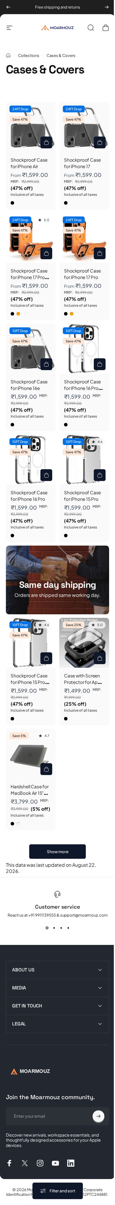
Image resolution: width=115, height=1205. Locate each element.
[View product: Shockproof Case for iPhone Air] (46, 142)
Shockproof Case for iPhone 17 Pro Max (29, 277)
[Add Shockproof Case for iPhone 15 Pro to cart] (100, 475)
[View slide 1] (46, 928)
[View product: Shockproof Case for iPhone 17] (100, 142)
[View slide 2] (54, 928)
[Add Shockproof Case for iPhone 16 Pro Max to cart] (100, 364)
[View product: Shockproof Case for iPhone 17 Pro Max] (46, 253)
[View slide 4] (68, 928)
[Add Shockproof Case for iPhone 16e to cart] (46, 364)
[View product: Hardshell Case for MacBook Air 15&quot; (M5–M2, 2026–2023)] (46, 769)
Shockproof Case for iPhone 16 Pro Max (82, 388)
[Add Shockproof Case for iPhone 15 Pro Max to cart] (46, 658)
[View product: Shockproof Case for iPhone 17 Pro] (100, 253)
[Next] (106, 7)
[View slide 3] (61, 928)
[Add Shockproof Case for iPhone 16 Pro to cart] (46, 475)
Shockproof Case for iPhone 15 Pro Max (29, 682)
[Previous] (8, 7)
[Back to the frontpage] (8, 55)
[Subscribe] (94, 1106)
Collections (28, 55)
